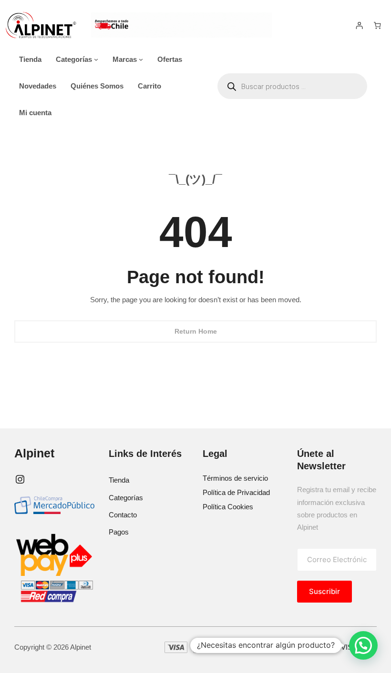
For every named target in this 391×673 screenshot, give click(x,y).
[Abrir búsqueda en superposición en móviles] (292, 86)
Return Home (196, 331)
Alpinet (34, 453)
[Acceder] (359, 25)
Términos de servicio (235, 478)
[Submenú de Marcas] (141, 59)
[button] (363, 645)
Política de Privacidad (236, 492)
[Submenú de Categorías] (96, 59)
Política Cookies (228, 507)
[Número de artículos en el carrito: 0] (377, 25)
